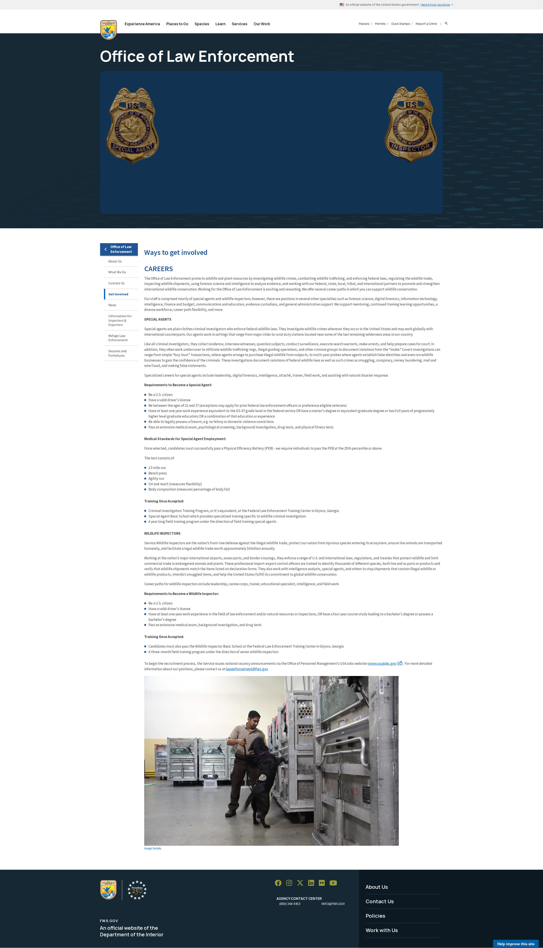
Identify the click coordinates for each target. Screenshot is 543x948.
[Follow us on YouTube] (334, 883)
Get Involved (118, 294)
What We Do (117, 272)
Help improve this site (516, 943)
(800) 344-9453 (289, 904)
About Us (115, 261)
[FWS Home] (108, 30)
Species (202, 23)
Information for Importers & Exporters (120, 320)
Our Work (262, 23)
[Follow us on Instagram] (290, 883)
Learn (220, 23)
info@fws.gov (333, 904)
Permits (380, 24)
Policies (375, 915)
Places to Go (177, 23)
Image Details (152, 848)
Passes (364, 24)
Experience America (142, 23)
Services (239, 23)
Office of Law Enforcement (121, 249)
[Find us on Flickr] (323, 883)
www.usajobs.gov (382, 663)
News (112, 305)
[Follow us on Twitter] (301, 883)
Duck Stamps (401, 24)
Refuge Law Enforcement (118, 338)
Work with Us (382, 930)
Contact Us (116, 283)
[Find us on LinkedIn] (312, 883)
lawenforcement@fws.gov (247, 668)
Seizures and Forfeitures (117, 353)
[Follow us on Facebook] (279, 883)
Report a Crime (426, 24)
